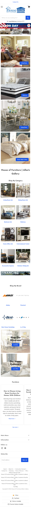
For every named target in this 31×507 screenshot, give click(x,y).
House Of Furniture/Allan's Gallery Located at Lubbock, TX (14, 475)
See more (15, 427)
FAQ (26, 470)
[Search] (28, 18)
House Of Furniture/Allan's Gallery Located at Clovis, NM (14, 484)
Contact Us (4, 470)
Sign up (24, 460)
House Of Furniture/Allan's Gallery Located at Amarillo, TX (14, 478)
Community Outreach (20, 469)
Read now (12, 418)
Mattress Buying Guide (14, 472)
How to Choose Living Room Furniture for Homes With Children (12, 393)
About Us (11, 469)
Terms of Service (19, 470)
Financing (11, 470)
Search (5, 469)
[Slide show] (15, 28)
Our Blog (15, 486)
